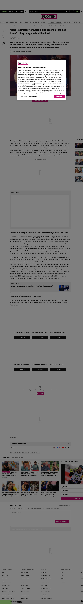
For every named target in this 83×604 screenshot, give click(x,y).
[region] (41, 80)
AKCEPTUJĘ (59, 96)
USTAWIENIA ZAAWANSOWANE (29, 96)
